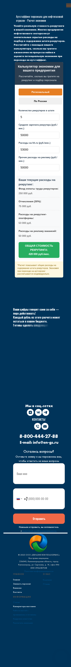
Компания (47, 579)
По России (40, 101)
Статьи (16, 602)
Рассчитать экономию (23, 623)
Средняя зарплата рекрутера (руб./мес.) (38, 127)
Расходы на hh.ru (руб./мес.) (34, 143)
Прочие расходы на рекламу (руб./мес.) (38, 159)
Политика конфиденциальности (38, 571)
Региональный (40, 92)
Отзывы (46, 584)
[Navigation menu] (68, 5)
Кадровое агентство (22, 618)
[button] (61, 657)
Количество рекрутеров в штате (36, 110)
